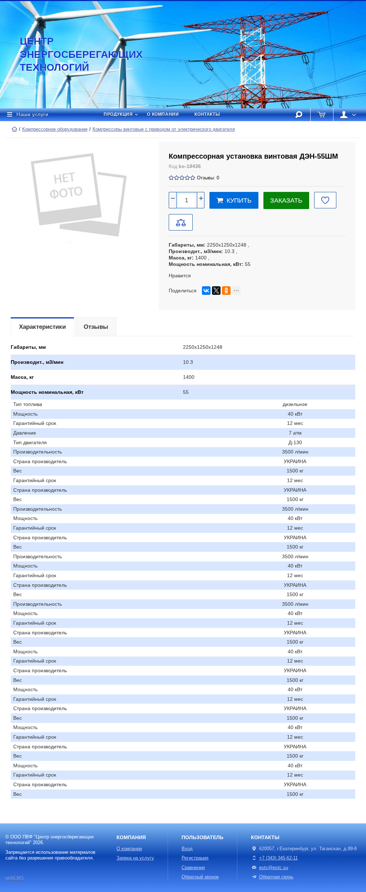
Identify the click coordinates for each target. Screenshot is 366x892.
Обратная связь (276, 876)
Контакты (207, 114)
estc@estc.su (273, 867)
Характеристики (42, 326)
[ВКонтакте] (206, 290)
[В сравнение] (181, 222)
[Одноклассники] (226, 290)
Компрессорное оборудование (55, 129)
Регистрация (195, 858)
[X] (216, 290)
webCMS (14, 878)
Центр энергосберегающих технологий (73, 54)
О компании (163, 114)
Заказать (286, 200)
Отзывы (96, 326)
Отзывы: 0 (208, 177)
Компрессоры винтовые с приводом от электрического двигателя (164, 129)
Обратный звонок (200, 876)
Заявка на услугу (135, 858)
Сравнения (193, 867)
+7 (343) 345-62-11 (278, 858)
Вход (187, 848)
